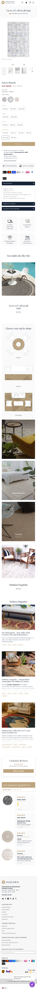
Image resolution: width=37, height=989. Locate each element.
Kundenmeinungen (8, 916)
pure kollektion (16, 747)
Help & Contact (6, 907)
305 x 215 (28, 133)
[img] (7, 790)
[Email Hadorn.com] (3, 899)
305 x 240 (5, 137)
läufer (9, 644)
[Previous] (13, 64)
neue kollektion (6, 747)
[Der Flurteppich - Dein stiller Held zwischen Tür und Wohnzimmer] (18, 617)
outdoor (20, 693)
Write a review (18, 771)
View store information (10, 160)
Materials (4, 926)
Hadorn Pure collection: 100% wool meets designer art (16, 731)
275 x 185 (20, 133)
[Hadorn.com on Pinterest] (11, 899)
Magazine (5, 919)
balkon (4, 693)
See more (18, 311)
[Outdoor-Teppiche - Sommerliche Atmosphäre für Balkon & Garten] (18, 664)
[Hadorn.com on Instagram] (8, 899)
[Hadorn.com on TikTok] (13, 899)
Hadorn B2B (5, 909)
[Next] (23, 64)
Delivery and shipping (11, 209)
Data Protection (6, 940)
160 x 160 (13, 109)
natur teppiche (22, 744)
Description (7, 183)
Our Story (4, 914)
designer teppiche (7, 744)
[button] (16, 869)
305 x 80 (20, 125)
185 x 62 (12, 125)
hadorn (4, 644)
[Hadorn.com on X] (16, 899)
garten (9, 693)
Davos (12, 191)
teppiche (20, 644)
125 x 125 (5, 109)
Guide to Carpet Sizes (8, 928)
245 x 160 (5, 133)
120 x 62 (5, 125)
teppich (15, 644)
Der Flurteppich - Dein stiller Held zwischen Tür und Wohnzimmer (16, 633)
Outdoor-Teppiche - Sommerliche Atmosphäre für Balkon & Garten (16, 680)
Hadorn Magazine (18, 601)
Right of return (6, 945)
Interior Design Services (9, 933)
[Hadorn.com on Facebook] (5, 899)
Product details (9, 204)
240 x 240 (21, 109)
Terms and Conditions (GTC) (10, 942)
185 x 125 (13, 133)
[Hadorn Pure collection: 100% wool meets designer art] (18, 715)
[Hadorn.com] (10, 2)
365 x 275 (13, 137)
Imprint (4, 912)
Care (3, 931)
